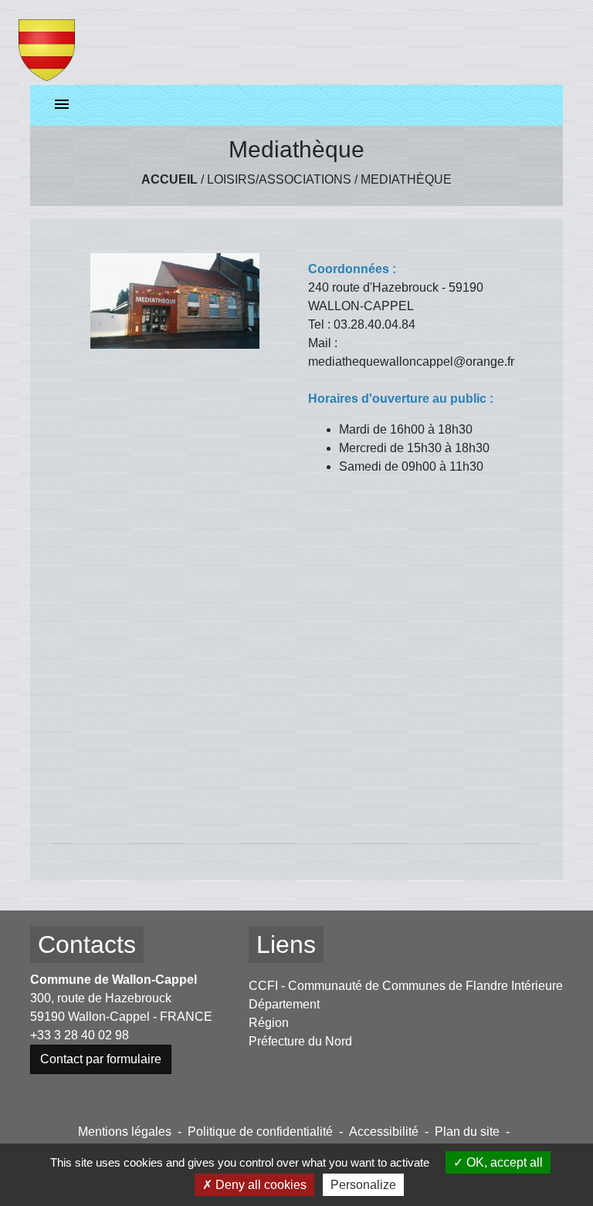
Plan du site (467, 1131)
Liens (286, 944)
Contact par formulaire (100, 1059)
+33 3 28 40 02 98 (79, 1035)
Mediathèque (406, 179)
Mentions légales (124, 1131)
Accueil (169, 179)
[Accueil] (47, 42)
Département (284, 1004)
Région (269, 1022)
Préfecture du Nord (300, 1041)
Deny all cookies (259, 1184)
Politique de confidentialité (260, 1131)
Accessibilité (383, 1131)
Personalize (363, 1184)
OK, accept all (503, 1162)
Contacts (87, 944)
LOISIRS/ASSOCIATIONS (279, 179)
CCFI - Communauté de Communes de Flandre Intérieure (406, 985)
